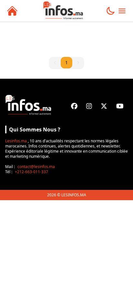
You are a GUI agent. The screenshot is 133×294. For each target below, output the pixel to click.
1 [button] (66, 62)
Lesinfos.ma (16, 141)
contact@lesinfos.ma (36, 166)
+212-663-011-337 (31, 171)
